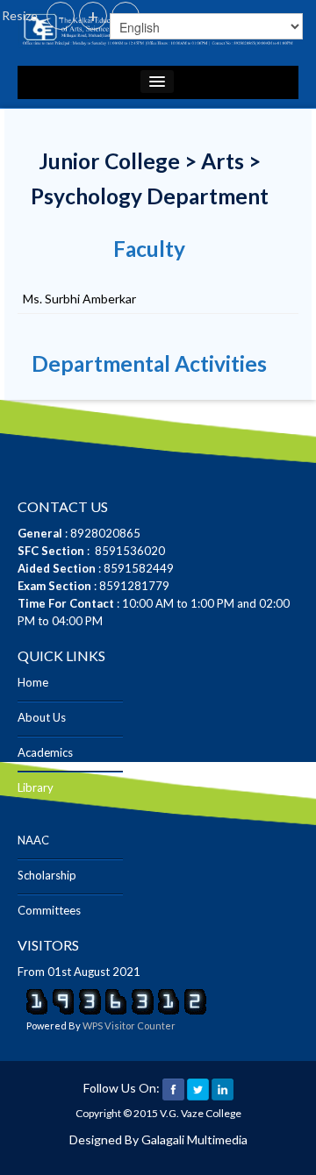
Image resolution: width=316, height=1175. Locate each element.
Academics (45, 752)
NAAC (33, 840)
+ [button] (93, 15)
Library (36, 787)
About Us (42, 717)
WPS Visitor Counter (129, 1025)
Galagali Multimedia (194, 1139)
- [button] (61, 15)
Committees (49, 910)
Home (33, 682)
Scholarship (47, 875)
